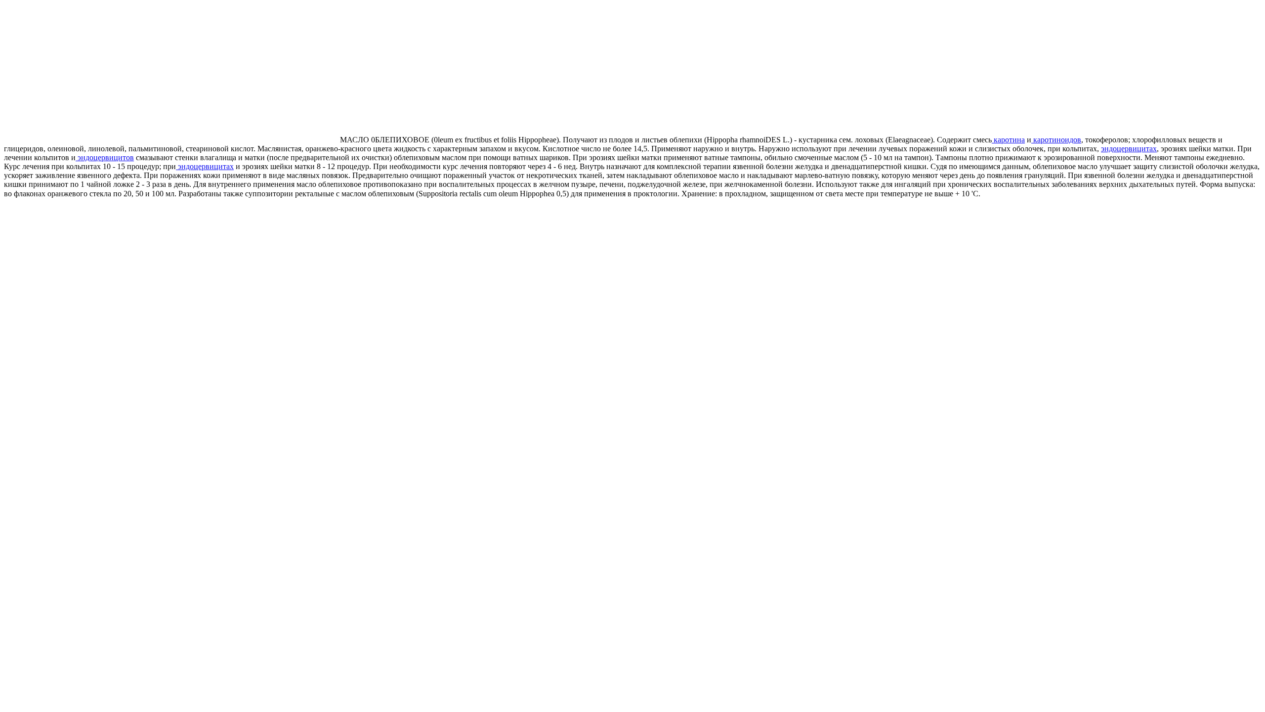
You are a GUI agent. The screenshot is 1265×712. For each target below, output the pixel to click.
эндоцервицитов (105, 157)
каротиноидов (1056, 139)
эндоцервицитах (1129, 148)
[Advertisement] (87, 73)
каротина (1008, 139)
